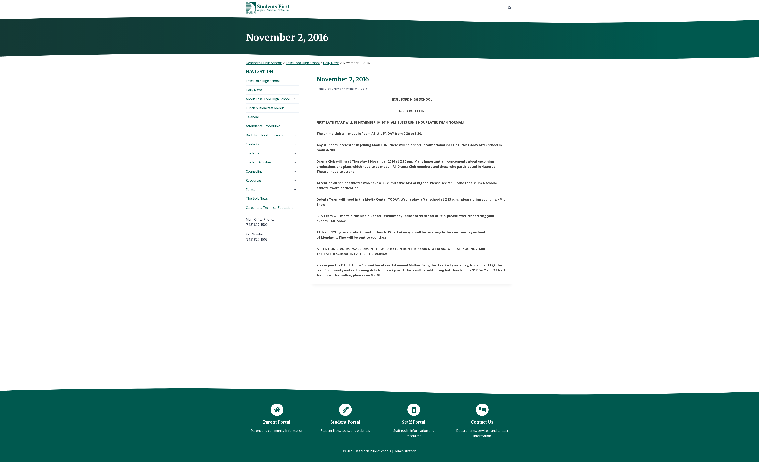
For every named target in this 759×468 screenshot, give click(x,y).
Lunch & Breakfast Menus (265, 108)
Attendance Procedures (263, 126)
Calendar (252, 117)
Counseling (254, 171)
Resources (253, 180)
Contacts (252, 144)
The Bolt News (257, 198)
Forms (250, 189)
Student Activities (258, 162)
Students (252, 153)
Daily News (254, 90)
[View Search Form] (509, 7)
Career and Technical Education (269, 207)
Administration (405, 451)
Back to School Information (266, 135)
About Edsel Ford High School (268, 99)
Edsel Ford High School (263, 81)
